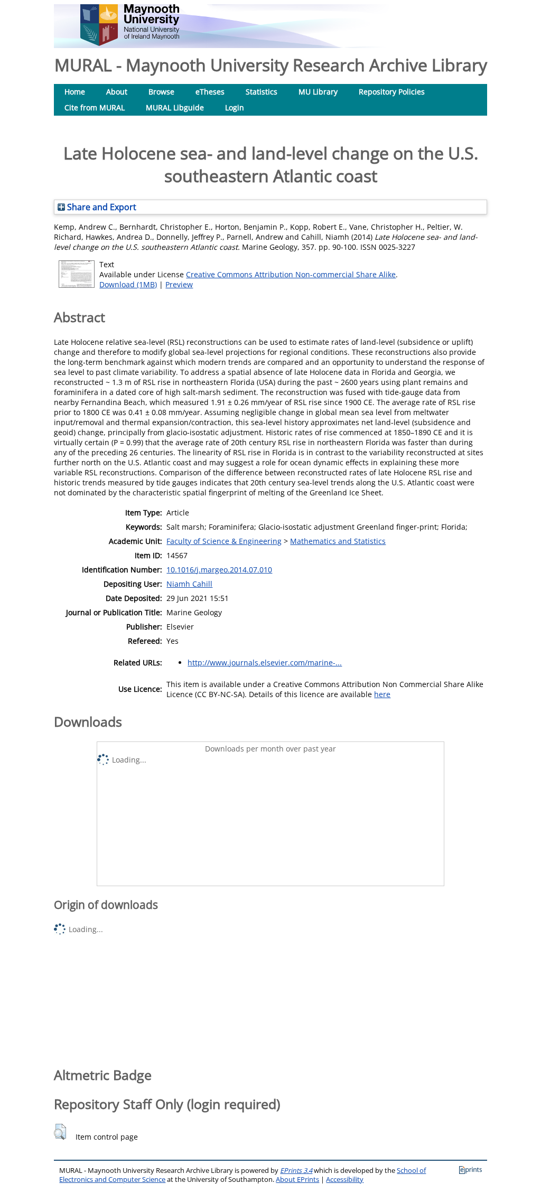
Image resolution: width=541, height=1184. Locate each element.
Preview (179, 284)
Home (74, 92)
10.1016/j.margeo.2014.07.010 (219, 570)
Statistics (261, 92)
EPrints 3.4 (296, 1170)
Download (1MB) (128, 284)
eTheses (210, 92)
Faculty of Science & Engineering (224, 541)
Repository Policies (392, 92)
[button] (60, 1132)
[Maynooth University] (130, 43)
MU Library (318, 92)
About (116, 92)
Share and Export (100, 207)
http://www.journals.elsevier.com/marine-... (265, 662)
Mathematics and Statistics (338, 541)
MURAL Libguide (175, 107)
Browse (161, 92)
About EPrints (297, 1179)
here (382, 694)
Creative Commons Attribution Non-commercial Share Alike (291, 274)
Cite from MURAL (94, 107)
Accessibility (344, 1179)
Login (234, 107)
